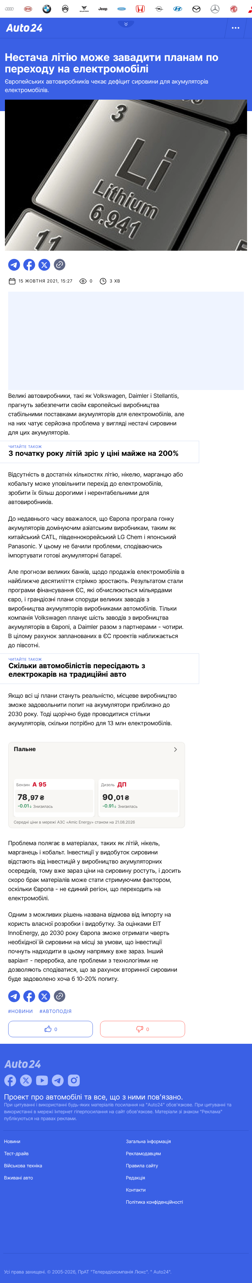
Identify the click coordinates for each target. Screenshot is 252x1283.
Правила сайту (142, 1166)
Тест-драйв (16, 1154)
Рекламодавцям (143, 1154)
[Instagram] (74, 1080)
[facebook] (29, 265)
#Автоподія (56, 1011)
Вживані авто (18, 1178)
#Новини (20, 1011)
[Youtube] (42, 1080)
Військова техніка (23, 1166)
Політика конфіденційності (154, 1202)
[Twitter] (26, 1080)
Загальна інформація (148, 1141)
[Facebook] (10, 1080)
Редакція (135, 1178)
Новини (12, 1141)
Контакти (136, 1190)
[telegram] (14, 265)
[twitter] (44, 265)
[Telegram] (58, 1080)
